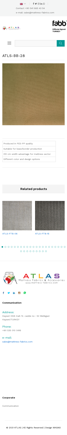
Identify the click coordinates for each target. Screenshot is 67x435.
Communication (10, 406)
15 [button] (46, 247)
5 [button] (15, 247)
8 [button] (24, 247)
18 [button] (55, 247)
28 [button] (40, 251)
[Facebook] (3, 293)
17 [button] (52, 247)
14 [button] (43, 247)
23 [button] (24, 251)
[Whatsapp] (25, 293)
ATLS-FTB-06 (9, 233)
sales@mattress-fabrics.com (39, 12)
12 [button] (36, 247)
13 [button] (40, 247)
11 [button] (33, 247)
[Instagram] (19, 293)
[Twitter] (8, 293)
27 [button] (36, 251)
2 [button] (5, 247)
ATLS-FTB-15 (42, 233)
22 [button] (21, 251)
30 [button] (46, 251)
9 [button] (27, 247)
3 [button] (8, 247)
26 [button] (33, 251)
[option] (17, 220)
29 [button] (43, 251)
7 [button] (21, 247)
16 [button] (49, 247)
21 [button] (64, 247)
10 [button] (30, 247)
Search (61, 43)
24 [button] (27, 251)
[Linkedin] (14, 293)
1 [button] (2, 247)
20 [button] (61, 247)
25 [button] (30, 251)
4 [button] (11, 247)
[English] (23, 3)
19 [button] (58, 247)
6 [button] (18, 247)
